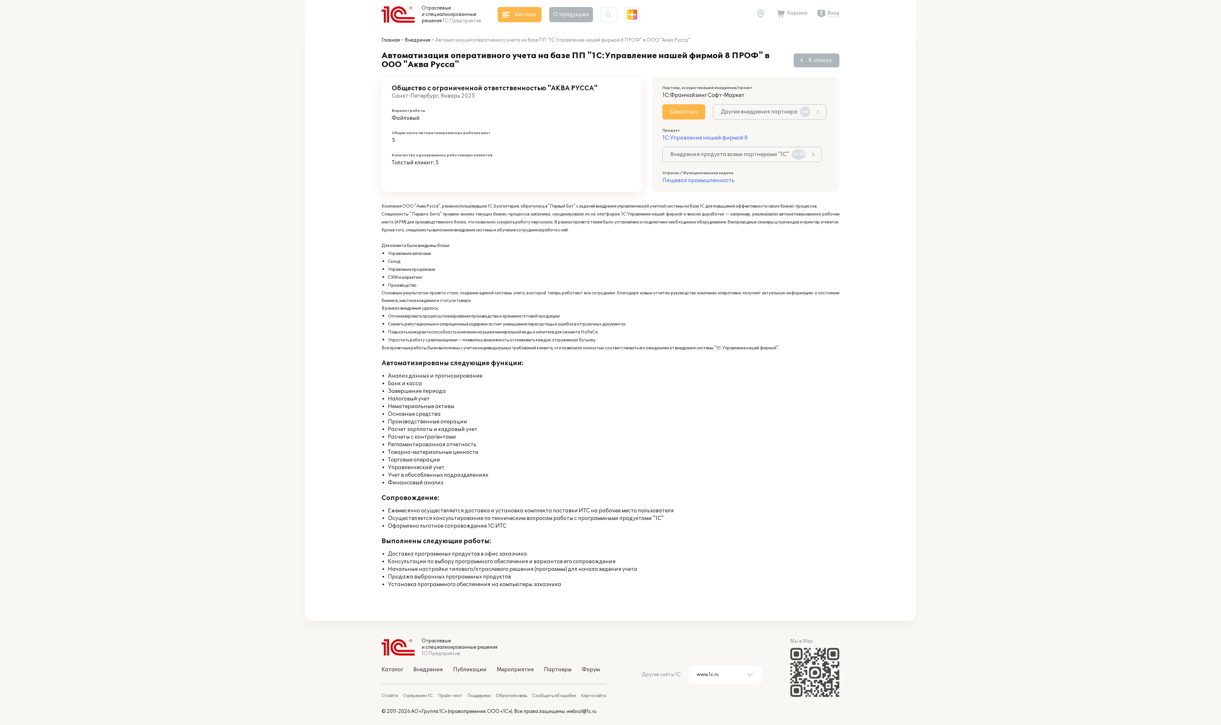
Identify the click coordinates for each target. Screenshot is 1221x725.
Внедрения (417, 40)
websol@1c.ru (582, 711)
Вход (833, 13)
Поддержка (479, 695)
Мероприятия (515, 670)
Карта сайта (593, 695)
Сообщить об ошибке (554, 695)
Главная (391, 40)
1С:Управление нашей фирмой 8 (705, 138)
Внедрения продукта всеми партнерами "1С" (737, 154)
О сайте (390, 695)
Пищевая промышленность (698, 180)
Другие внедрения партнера (765, 112)
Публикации (469, 670)
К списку (820, 60)
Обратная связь (511, 695)
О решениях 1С (418, 695)
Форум (591, 670)
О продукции (571, 14)
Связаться (684, 112)
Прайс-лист (450, 695)
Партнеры (558, 670)
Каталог (392, 670)
